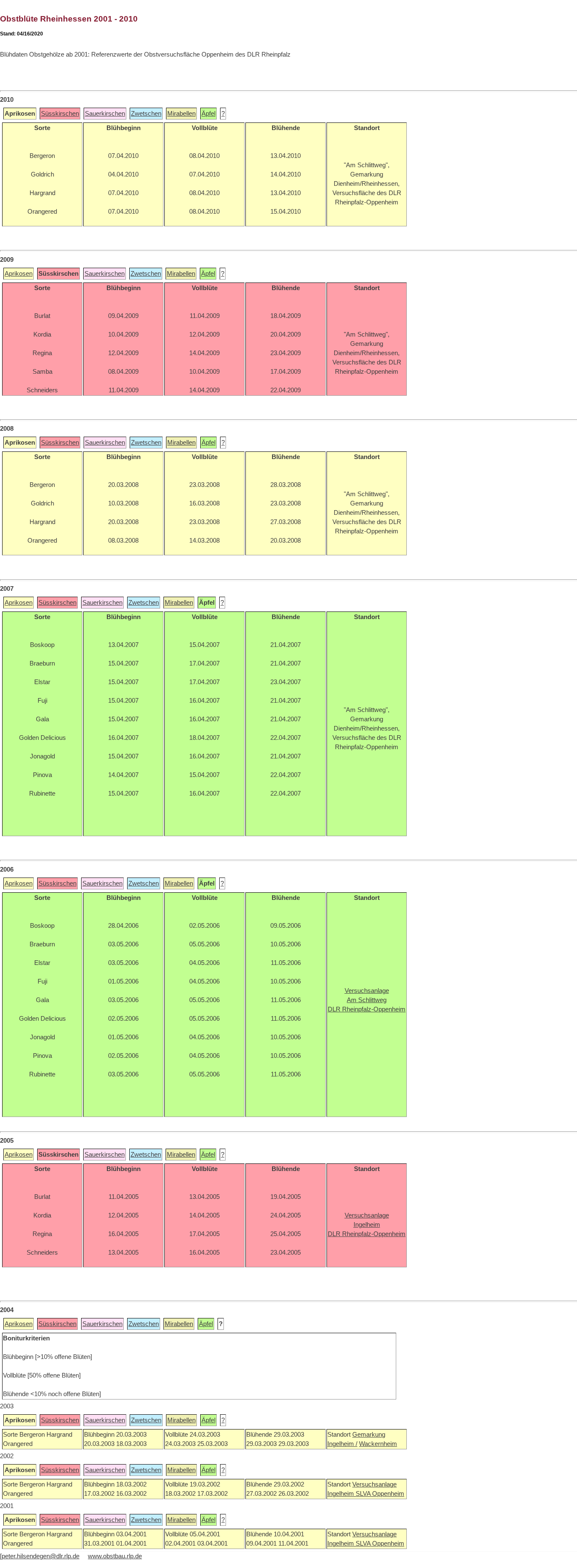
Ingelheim (341, 1493)
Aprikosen (19, 273)
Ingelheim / (342, 1443)
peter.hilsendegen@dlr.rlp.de (40, 1556)
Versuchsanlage (374, 1484)
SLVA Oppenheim (380, 1493)
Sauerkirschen (105, 113)
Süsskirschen (60, 113)
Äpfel (208, 113)
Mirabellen (181, 113)
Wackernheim (378, 1443)
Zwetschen (146, 113)
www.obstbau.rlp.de (115, 1556)
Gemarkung (368, 1434)
